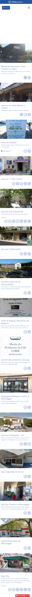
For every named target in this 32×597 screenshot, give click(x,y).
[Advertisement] (16, 25)
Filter (7, 8)
